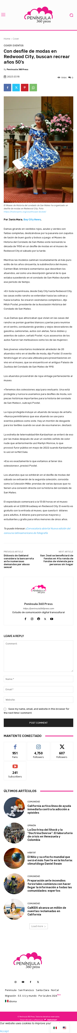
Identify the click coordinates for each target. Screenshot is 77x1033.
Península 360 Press (17, 69)
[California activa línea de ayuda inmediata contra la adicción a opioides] (14, 807)
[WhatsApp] (33, 87)
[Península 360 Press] (38, 589)
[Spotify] (38, 618)
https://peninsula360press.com (38, 609)
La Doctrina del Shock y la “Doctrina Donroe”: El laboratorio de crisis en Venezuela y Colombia (50, 835)
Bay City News (32, 219)
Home (7, 38)
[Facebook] (7, 87)
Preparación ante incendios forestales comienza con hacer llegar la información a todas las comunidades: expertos (49, 885)
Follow (38, 744)
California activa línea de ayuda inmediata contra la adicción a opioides (49, 809)
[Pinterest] (24, 87)
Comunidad (33, 802)
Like (15, 744)
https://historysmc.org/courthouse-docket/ (25, 211)
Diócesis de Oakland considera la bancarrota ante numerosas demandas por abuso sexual (19, 561)
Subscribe (15, 764)
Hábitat (31, 853)
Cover (16, 38)
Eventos (18, 45)
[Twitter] (16, 87)
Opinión (31, 825)
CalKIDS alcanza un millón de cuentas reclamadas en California (46, 911)
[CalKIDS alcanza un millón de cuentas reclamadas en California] (14, 909)
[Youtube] (51, 618)
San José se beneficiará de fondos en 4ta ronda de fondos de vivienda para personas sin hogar (56, 560)
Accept (4, 1031)
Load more (37, 926)
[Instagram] (32, 618)
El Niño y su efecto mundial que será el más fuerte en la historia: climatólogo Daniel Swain (50, 860)
